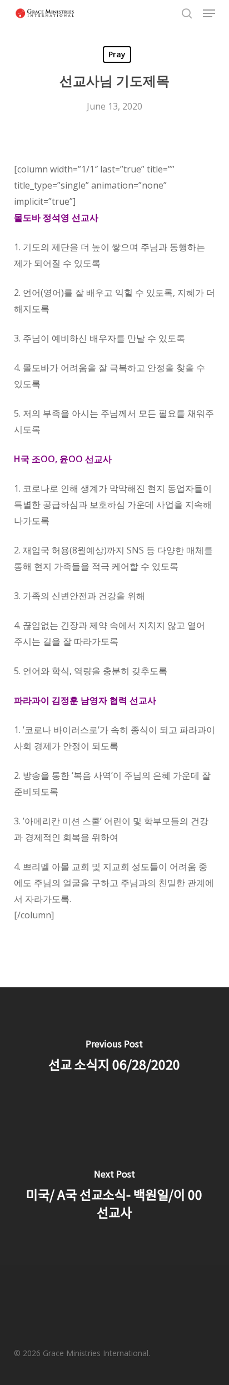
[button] (209, 13)
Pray (117, 54)
